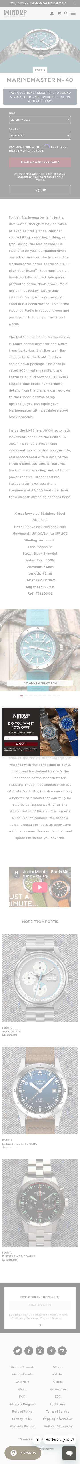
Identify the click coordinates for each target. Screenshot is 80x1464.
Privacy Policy (28, 750)
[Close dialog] (75, 710)
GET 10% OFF (21, 744)
